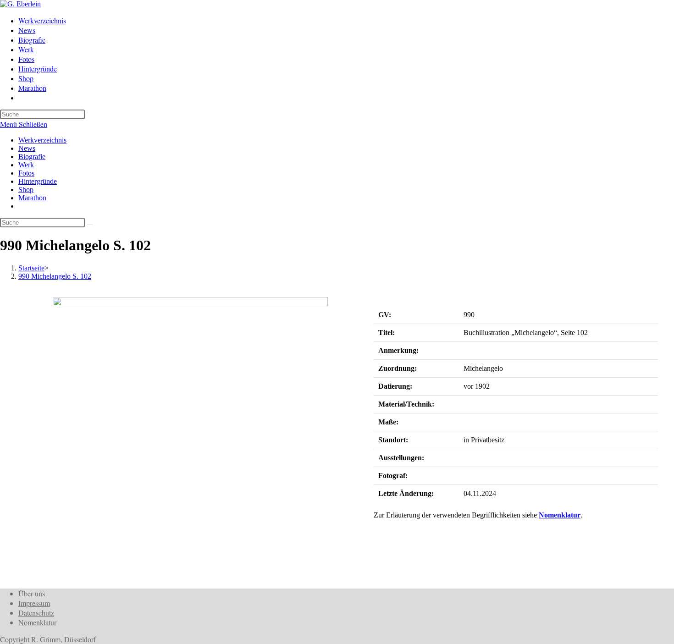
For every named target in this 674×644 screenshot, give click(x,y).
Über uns (31, 593)
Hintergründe (37, 181)
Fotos (26, 173)
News (26, 148)
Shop (25, 189)
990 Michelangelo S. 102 (54, 276)
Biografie (31, 156)
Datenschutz (36, 612)
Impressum (34, 603)
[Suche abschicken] (90, 225)
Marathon (32, 198)
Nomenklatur (559, 515)
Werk (26, 165)
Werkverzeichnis (42, 140)
